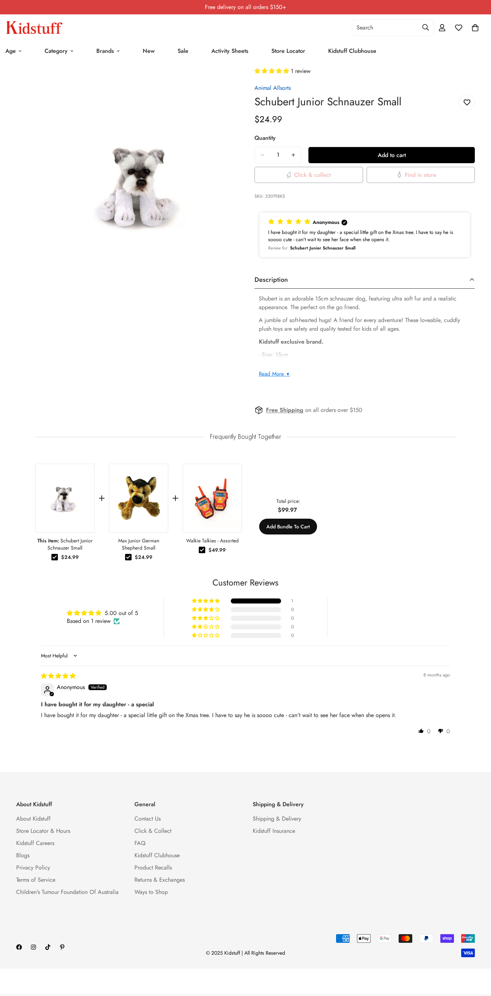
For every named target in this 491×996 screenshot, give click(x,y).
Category (56, 51)
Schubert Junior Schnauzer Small (65, 544)
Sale (183, 51)
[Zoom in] (230, 82)
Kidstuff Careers (35, 843)
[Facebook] (19, 947)
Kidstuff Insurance (274, 831)
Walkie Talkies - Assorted (212, 540)
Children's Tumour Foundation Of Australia (67, 892)
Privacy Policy (33, 867)
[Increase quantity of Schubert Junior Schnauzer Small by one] (293, 155)
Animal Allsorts (272, 88)
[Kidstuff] (34, 27)
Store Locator (288, 51)
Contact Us (147, 818)
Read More (274, 374)
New (149, 51)
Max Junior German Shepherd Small (138, 544)
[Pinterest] (62, 947)
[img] (58, 676)
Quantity (265, 138)
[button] (272, 71)
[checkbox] (54, 557)
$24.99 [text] (70, 557)
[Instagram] (33, 947)
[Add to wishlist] (467, 102)
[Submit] (425, 27)
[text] (245, 437)
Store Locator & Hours (43, 831)
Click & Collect (152, 831)
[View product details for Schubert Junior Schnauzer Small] (65, 498)
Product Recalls (153, 867)
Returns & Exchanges (159, 880)
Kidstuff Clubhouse (352, 51)
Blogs (22, 855)
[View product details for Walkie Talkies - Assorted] (212, 498)
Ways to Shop (151, 892)
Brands (105, 51)
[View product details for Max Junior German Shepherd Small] (138, 498)
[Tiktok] (48, 947)
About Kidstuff (33, 818)
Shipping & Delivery (277, 818)
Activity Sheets (229, 51)
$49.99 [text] (217, 550)
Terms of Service (35, 880)
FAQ (140, 843)
